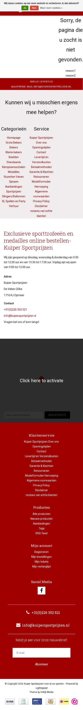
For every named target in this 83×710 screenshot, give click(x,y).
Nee (34, 8)
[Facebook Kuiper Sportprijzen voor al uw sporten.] (41, 590)
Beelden (14, 157)
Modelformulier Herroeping (41, 475)
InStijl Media (47, 692)
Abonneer (41, 664)
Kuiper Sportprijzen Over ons (41, 441)
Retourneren (41, 176)
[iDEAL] (64, 701)
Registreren (41, 551)
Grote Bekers (14, 142)
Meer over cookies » (51, 8)
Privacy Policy (41, 201)
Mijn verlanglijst (41, 566)
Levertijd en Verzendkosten (41, 456)
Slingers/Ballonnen (13, 196)
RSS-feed (41, 533)
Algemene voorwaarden (41, 480)
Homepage (13, 137)
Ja (25, 8)
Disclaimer (41, 206)
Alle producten (41, 513)
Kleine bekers (14, 152)
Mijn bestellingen (41, 556)
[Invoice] (23, 701)
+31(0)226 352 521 (15, 309)
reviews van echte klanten (41, 495)
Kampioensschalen (13, 167)
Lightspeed (41, 688)
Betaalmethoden (41, 167)
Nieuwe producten (41, 518)
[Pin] (37, 701)
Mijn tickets (41, 561)
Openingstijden (41, 147)
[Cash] (50, 701)
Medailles (13, 171)
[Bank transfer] (10, 701)
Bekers (13, 147)
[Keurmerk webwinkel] (74, 701)
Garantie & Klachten (41, 171)
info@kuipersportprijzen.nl (20, 315)
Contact (41, 152)
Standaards (14, 162)
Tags (42, 528)
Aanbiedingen (41, 523)
